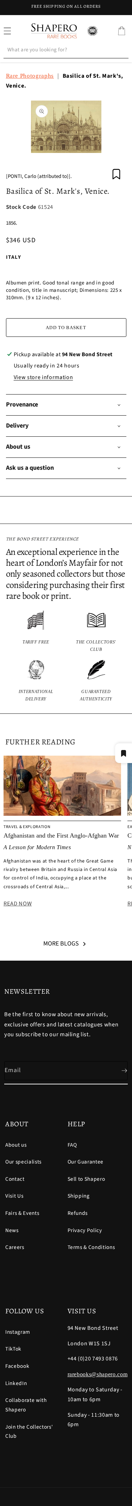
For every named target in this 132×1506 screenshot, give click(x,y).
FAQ (72, 1145)
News (12, 1230)
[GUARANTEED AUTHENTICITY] (96, 681)
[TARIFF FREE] (36, 631)
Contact (15, 1179)
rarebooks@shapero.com (98, 1374)
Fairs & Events (22, 1213)
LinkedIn (16, 1383)
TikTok (13, 1349)
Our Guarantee (86, 1162)
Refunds (78, 1213)
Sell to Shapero (86, 1179)
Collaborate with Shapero (26, 1405)
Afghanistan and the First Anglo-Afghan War (61, 835)
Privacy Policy (85, 1230)
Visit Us (14, 1196)
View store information (43, 377)
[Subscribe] (118, 1071)
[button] (121, 31)
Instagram (17, 1332)
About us (15, 1145)
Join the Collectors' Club (29, 1431)
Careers (14, 1247)
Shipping (79, 1196)
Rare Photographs (30, 75)
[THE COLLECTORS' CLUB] (96, 631)
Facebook (17, 1366)
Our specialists (23, 1162)
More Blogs (61, 943)
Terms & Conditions (91, 1247)
